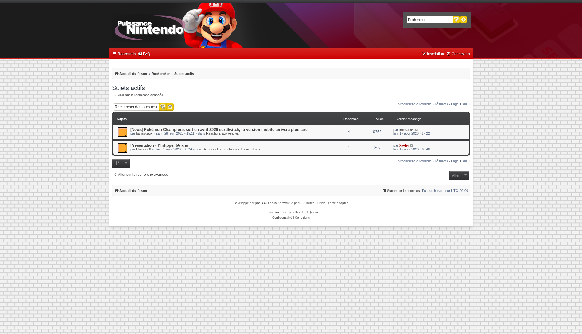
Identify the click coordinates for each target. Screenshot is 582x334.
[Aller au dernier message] (417, 130)
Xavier (404, 145)
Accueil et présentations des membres (232, 149)
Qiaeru (313, 212)
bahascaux (144, 133)
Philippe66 (143, 149)
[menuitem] (144, 54)
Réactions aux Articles (222, 133)
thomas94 (406, 130)
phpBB (260, 203)
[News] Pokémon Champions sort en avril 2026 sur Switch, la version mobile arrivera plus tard (219, 129)
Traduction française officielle (284, 212)
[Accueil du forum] (167, 27)
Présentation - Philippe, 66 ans (159, 145)
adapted (343, 203)
